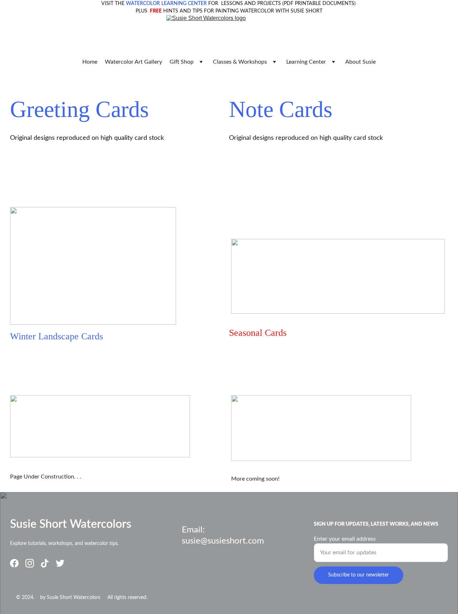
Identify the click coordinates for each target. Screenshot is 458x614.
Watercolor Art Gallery (133, 62)
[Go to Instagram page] (29, 563)
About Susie (360, 62)
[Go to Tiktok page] (44, 563)
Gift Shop (182, 62)
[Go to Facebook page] (14, 563)
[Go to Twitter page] (60, 563)
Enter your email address (345, 539)
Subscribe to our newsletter (358, 575)
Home (89, 62)
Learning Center (306, 62)
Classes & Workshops (240, 62)
